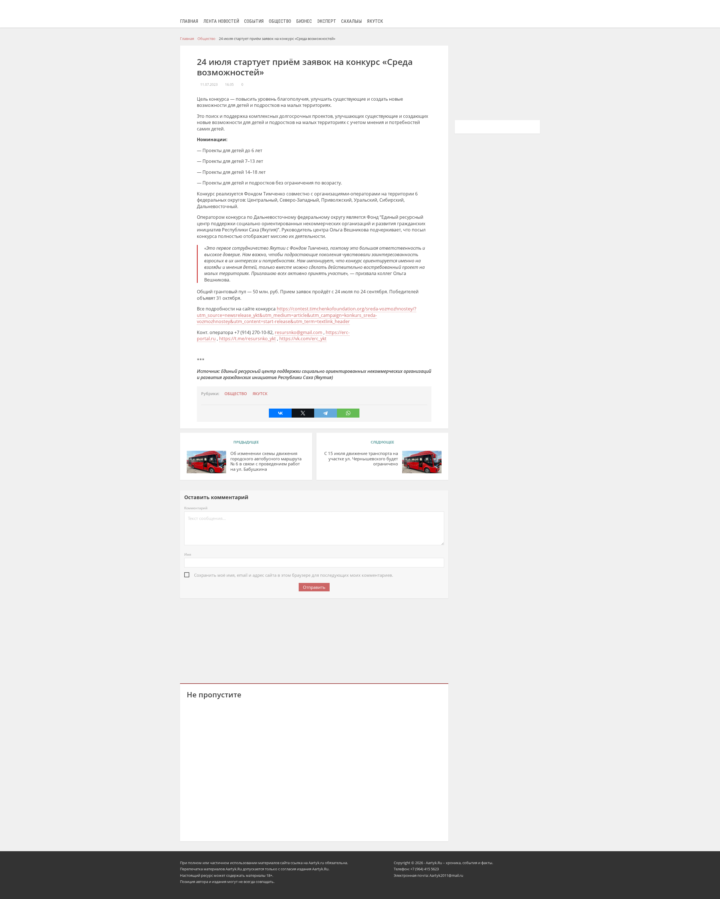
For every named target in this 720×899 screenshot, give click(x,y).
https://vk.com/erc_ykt (303, 338)
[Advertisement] (314, 639)
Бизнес (304, 21)
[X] (303, 413)
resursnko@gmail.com (298, 332)
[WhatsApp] (348, 413)
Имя (187, 554)
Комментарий (196, 508)
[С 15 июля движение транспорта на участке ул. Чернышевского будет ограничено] (422, 462)
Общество (280, 21)
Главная (189, 21)
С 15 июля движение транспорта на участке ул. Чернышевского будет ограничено (361, 459)
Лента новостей (221, 21)
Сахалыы (351, 21)
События (254, 21)
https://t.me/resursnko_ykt (247, 338)
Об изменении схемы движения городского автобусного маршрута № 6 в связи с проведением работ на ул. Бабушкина (266, 461)
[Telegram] (325, 413)
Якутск (375, 21)
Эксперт (326, 21)
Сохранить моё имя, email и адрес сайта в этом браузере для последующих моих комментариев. (293, 575)
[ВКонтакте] (280, 413)
